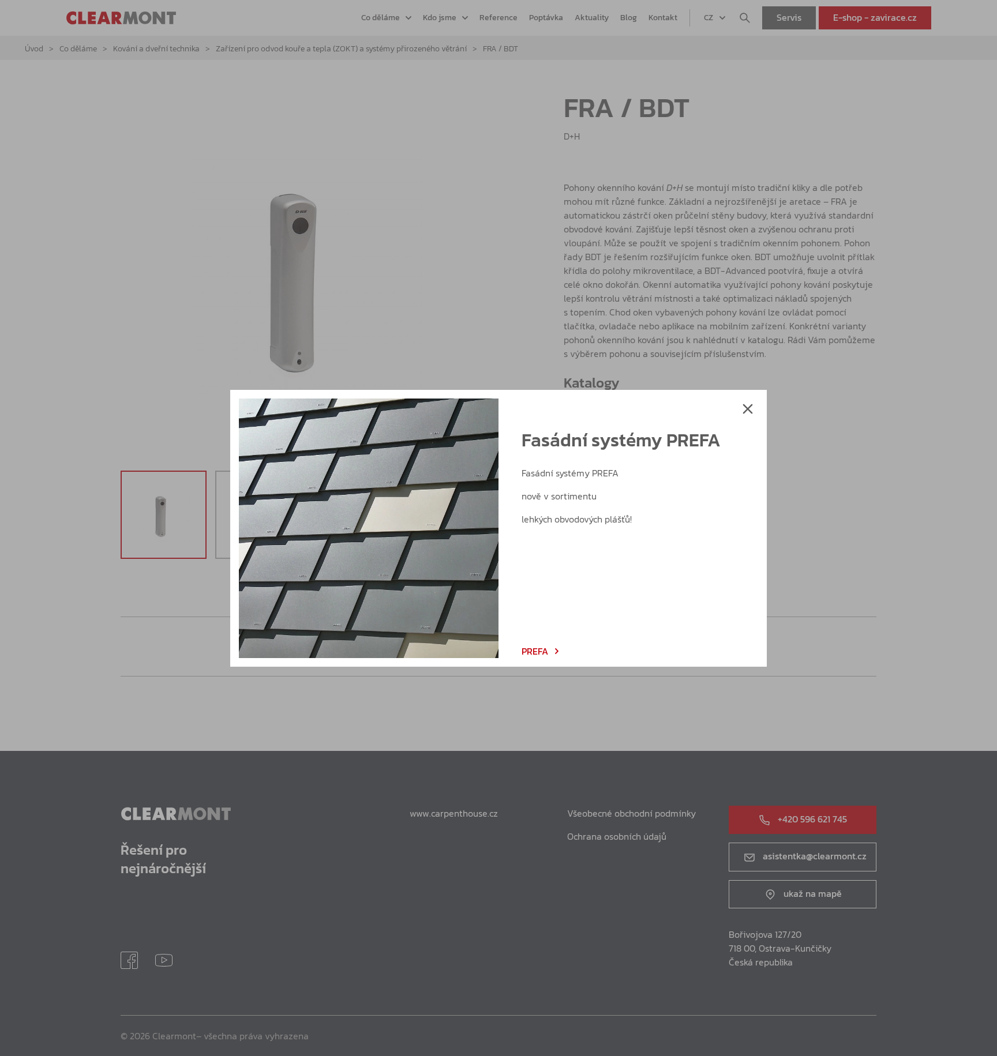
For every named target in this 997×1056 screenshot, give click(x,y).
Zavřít (747, 409)
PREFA (535, 651)
